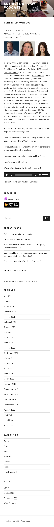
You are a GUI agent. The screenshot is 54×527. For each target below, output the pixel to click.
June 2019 (8, 363)
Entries (9, 493)
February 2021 (10, 312)
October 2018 (10, 399)
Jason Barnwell (35, 63)
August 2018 (9, 410)
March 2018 (9, 425)
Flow (6, 451)
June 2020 (8, 337)
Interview (8, 456)
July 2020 (8, 332)
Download (34, 182)
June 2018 (8, 420)
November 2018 (11, 394)
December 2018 (11, 389)
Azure (6, 441)
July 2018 (8, 415)
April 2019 (8, 374)
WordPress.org (10, 503)
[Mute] (40, 175)
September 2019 (11, 353)
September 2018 (11, 405)
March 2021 (9, 306)
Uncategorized (10, 472)
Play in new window (20, 182)
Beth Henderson (11, 72)
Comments (10, 498)
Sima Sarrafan (38, 75)
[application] (27, 174)
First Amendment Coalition (15, 162)
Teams (6, 467)
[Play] (7, 175)
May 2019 (8, 368)
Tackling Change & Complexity (17, 239)
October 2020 (10, 322)
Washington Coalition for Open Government (22, 168)
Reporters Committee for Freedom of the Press (24, 156)
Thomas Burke (14, 66)
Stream (7, 462)
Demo (6, 446)
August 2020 (9, 327)
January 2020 (9, 348)
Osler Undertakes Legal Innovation (19, 234)
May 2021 (8, 296)
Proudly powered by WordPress (17, 521)
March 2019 (9, 379)
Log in (6, 488)
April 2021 (8, 301)
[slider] (45, 174)
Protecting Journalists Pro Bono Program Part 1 (24, 261)
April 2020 (8, 343)
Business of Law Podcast (19, 5)
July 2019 (8, 358)
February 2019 (10, 384)
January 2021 (9, 317)
